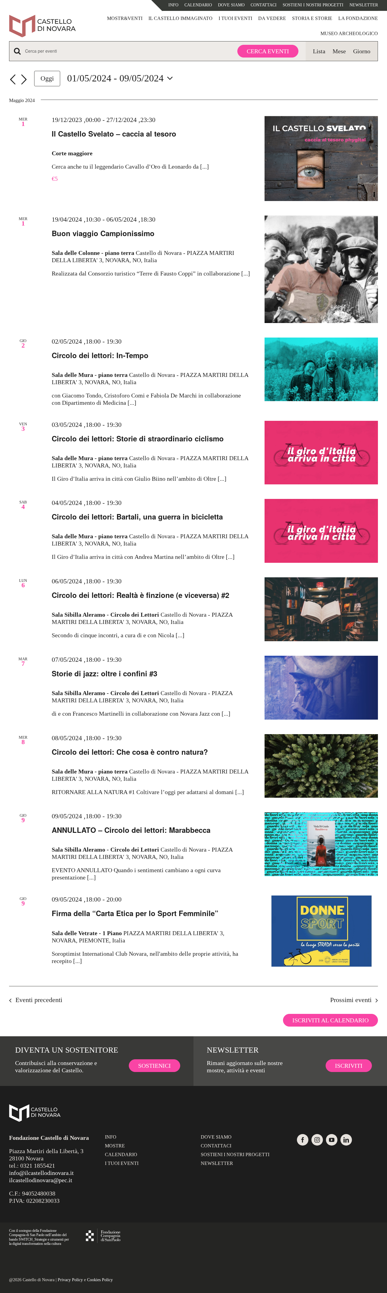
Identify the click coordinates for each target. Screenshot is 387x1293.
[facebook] (302, 1140)
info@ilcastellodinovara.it (41, 1172)
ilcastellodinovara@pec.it (40, 1180)
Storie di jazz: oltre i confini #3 (104, 673)
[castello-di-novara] (42, 17)
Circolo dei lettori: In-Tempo (100, 355)
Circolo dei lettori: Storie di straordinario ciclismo (138, 438)
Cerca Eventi (268, 51)
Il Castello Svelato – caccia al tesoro (114, 133)
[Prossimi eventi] (24, 79)
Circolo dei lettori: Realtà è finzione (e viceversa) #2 (140, 595)
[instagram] (317, 1140)
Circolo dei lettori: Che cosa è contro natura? (130, 752)
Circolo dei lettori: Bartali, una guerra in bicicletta (137, 516)
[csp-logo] (103, 1231)
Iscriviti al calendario (330, 1020)
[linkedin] (346, 1140)
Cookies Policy (100, 1280)
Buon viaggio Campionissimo (103, 233)
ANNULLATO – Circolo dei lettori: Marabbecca (131, 830)
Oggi (47, 78)
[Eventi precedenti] (12, 79)
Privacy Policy (70, 1280)
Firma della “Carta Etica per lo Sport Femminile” (135, 913)
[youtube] (331, 1140)
